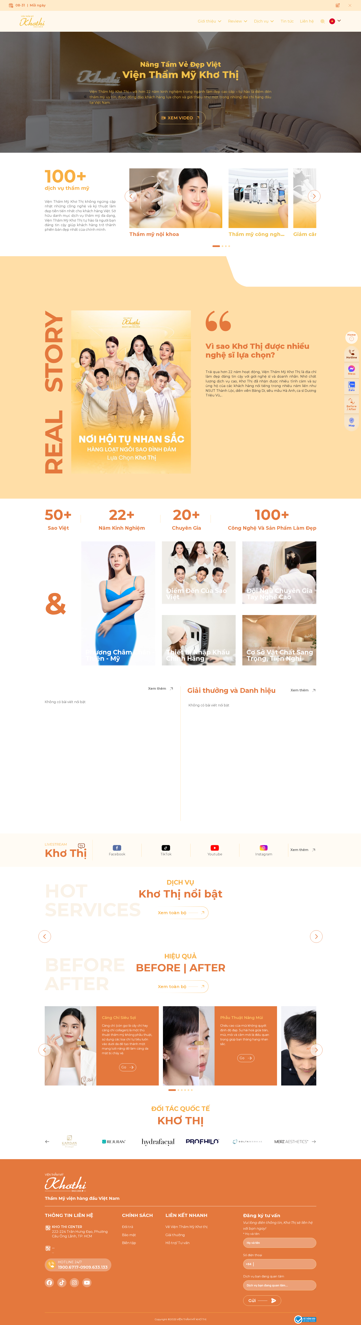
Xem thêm (157, 689)
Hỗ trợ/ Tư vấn (177, 1243)
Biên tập (129, 1243)
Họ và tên (252, 1234)
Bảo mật (129, 1235)
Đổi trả (127, 1227)
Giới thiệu (207, 21)
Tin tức (287, 21)
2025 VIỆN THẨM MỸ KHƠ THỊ (188, 1319)
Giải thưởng (175, 1235)
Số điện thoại (252, 1255)
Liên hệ (307, 21)
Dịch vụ (261, 21)
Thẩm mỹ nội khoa (154, 234)
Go (123, 1067)
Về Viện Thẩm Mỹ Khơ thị (186, 1227)
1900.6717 (68, 1267)
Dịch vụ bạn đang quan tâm (263, 1276)
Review (235, 21)
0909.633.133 (94, 1267)
